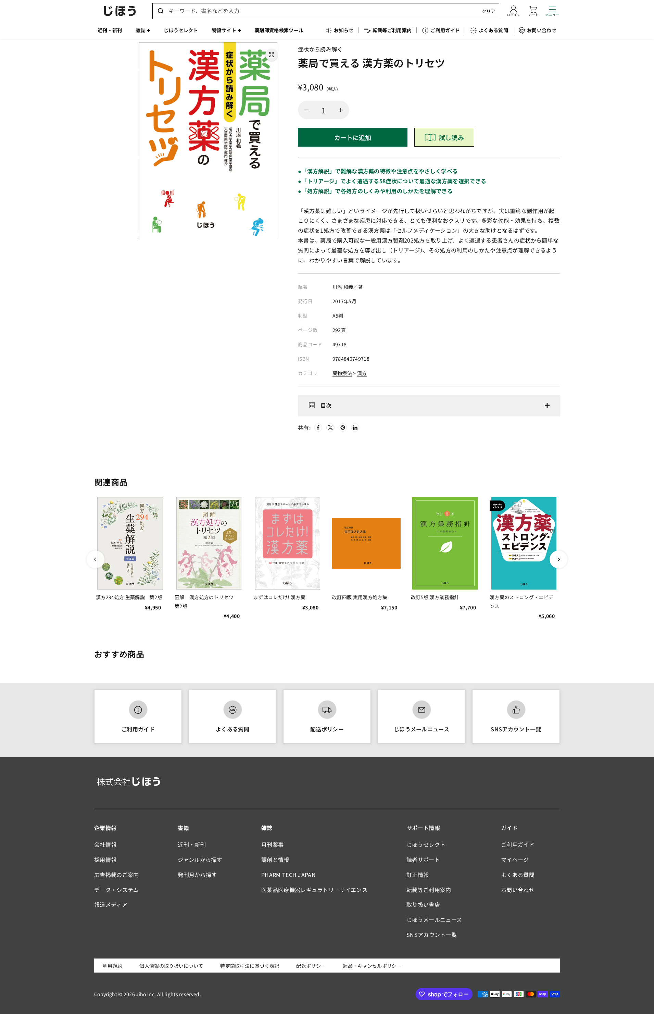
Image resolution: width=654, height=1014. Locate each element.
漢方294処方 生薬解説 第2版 (129, 597)
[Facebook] (318, 427)
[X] (330, 427)
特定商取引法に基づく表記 (249, 965)
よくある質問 (232, 729)
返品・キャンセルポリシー (372, 965)
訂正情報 (417, 874)
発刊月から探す (197, 874)
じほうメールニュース (421, 729)
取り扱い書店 (423, 904)
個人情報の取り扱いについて (171, 965)
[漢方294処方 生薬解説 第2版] (130, 543)
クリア (488, 11)
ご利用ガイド (138, 729)
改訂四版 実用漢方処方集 (359, 597)
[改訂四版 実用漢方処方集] (366, 543)
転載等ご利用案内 (428, 890)
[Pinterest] (343, 427)
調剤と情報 (275, 859)
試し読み (451, 137)
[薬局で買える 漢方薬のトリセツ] (271, 54)
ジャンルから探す (200, 859)
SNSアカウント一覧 (516, 729)
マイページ (515, 859)
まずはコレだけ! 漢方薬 (279, 597)
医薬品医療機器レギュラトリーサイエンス (314, 890)
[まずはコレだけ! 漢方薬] (287, 543)
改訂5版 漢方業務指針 (435, 597)
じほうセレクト (425, 844)
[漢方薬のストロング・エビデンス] (524, 543)
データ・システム (116, 890)
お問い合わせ (517, 890)
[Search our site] (160, 11)
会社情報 (105, 844)
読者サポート (423, 859)
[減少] (306, 110)
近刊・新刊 (192, 844)
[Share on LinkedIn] (355, 427)
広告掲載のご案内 (116, 874)
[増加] (340, 110)
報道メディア (110, 904)
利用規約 (112, 965)
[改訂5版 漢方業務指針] (445, 543)
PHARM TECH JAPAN (288, 874)
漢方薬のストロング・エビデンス (521, 601)
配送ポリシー (327, 729)
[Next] (558, 559)
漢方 (362, 373)
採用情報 (105, 859)
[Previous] (95, 559)
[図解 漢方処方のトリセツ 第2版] (209, 543)
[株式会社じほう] (120, 11)
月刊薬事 (272, 844)
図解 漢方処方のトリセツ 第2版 (206, 601)
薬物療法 (342, 373)
